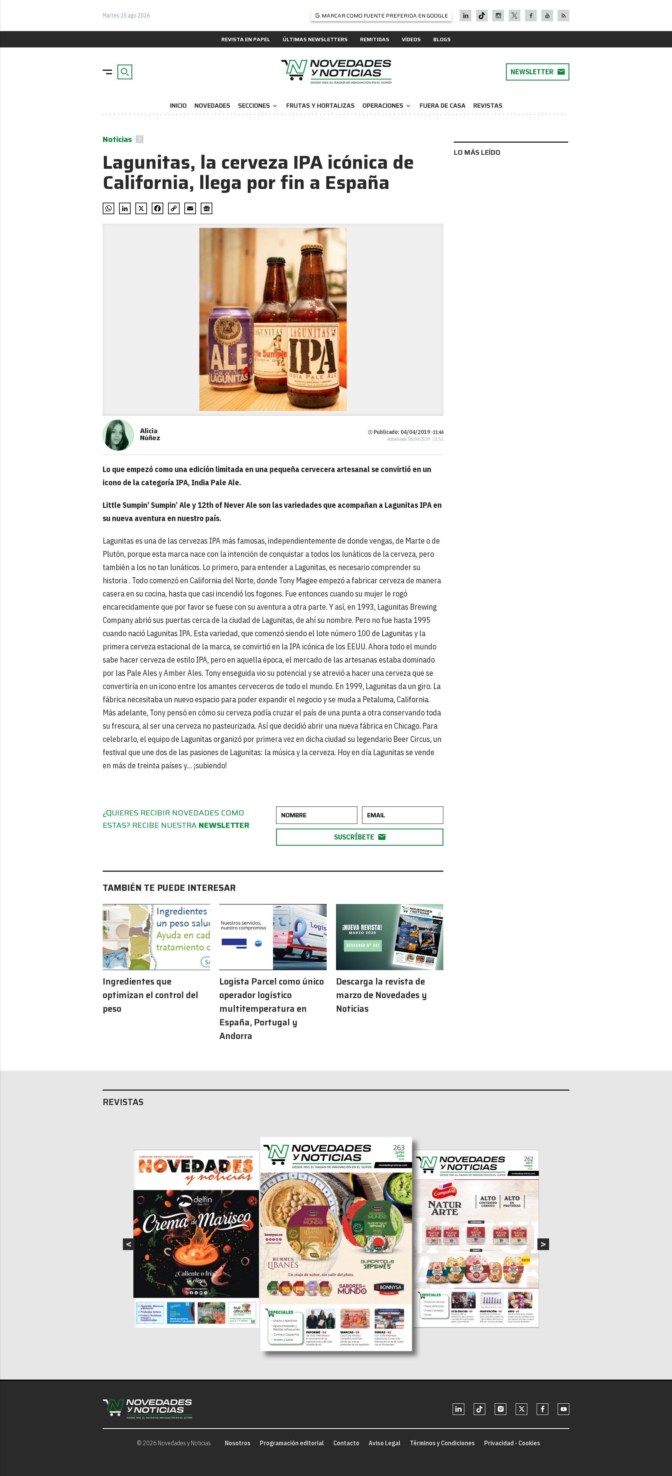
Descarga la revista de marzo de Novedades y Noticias (381, 995)
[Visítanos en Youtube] (547, 15)
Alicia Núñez (150, 434)
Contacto (346, 1443)
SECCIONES (258, 105)
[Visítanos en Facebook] (531, 15)
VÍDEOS (411, 39)
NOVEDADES (212, 105)
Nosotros (237, 1443)
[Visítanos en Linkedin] (465, 15)
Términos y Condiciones (442, 1443)
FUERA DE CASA (443, 105)
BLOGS (442, 39)
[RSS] (564, 15)
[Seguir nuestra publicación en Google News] (206, 208)
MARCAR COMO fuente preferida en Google (385, 15)
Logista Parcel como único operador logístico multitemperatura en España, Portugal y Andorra (271, 1009)
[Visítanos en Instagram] (498, 15)
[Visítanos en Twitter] (514, 15)
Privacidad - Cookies (512, 1443)
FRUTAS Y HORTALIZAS (320, 105)
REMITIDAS (374, 39)
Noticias (117, 139)
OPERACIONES (387, 105)
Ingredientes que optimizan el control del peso (150, 995)
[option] (336, 1244)
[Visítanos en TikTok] (482, 15)
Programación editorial (292, 1443)
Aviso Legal (385, 1443)
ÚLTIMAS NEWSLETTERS (315, 39)
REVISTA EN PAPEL (245, 39)
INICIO (178, 105)
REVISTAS (487, 105)
